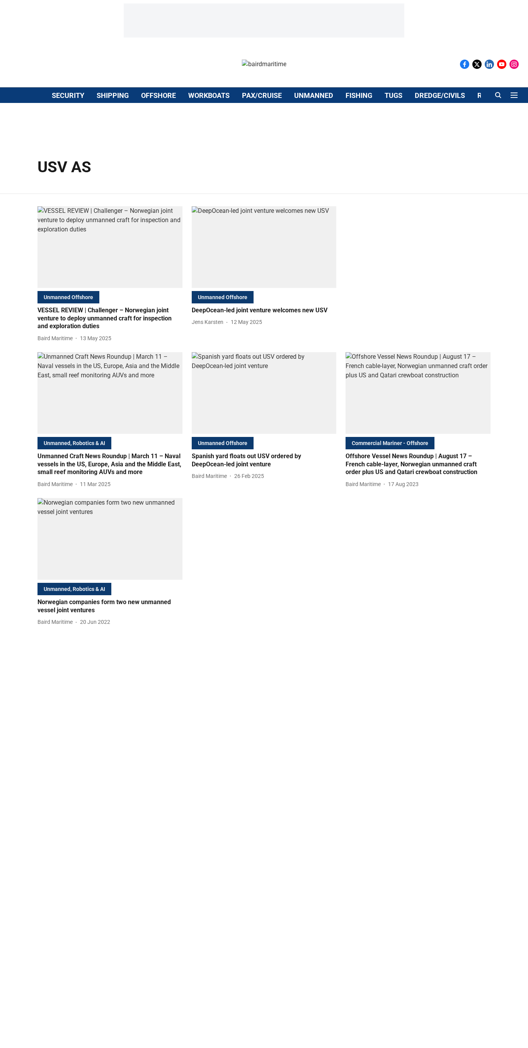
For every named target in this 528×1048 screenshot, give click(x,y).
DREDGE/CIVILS (440, 95)
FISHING (359, 95)
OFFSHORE (158, 95)
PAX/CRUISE (262, 95)
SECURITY (68, 95)
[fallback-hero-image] (109, 247)
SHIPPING (113, 95)
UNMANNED (313, 95)
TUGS (393, 95)
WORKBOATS (209, 95)
